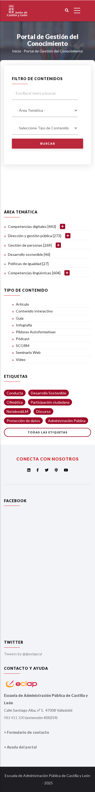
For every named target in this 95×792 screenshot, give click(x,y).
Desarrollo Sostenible (48, 393)
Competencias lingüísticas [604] (34, 273)
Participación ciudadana (50, 402)
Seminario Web (28, 352)
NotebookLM (17, 411)
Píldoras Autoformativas (36, 332)
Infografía (24, 325)
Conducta (15, 393)
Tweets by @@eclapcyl (23, 654)
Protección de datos (23, 420)
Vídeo (21, 359)
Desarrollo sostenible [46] (29, 254)
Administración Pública (67, 420)
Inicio (16, 51)
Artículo (22, 304)
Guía (19, 318)
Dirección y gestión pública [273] (34, 235)
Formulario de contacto (28, 732)
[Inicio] (17, 3)
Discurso (43, 411)
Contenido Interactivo (34, 311)
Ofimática (15, 402)
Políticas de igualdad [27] (28, 263)
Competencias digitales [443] (32, 226)
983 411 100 (14, 717)
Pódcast (23, 338)
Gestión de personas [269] (30, 245)
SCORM (22, 345)
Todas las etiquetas (48, 432)
